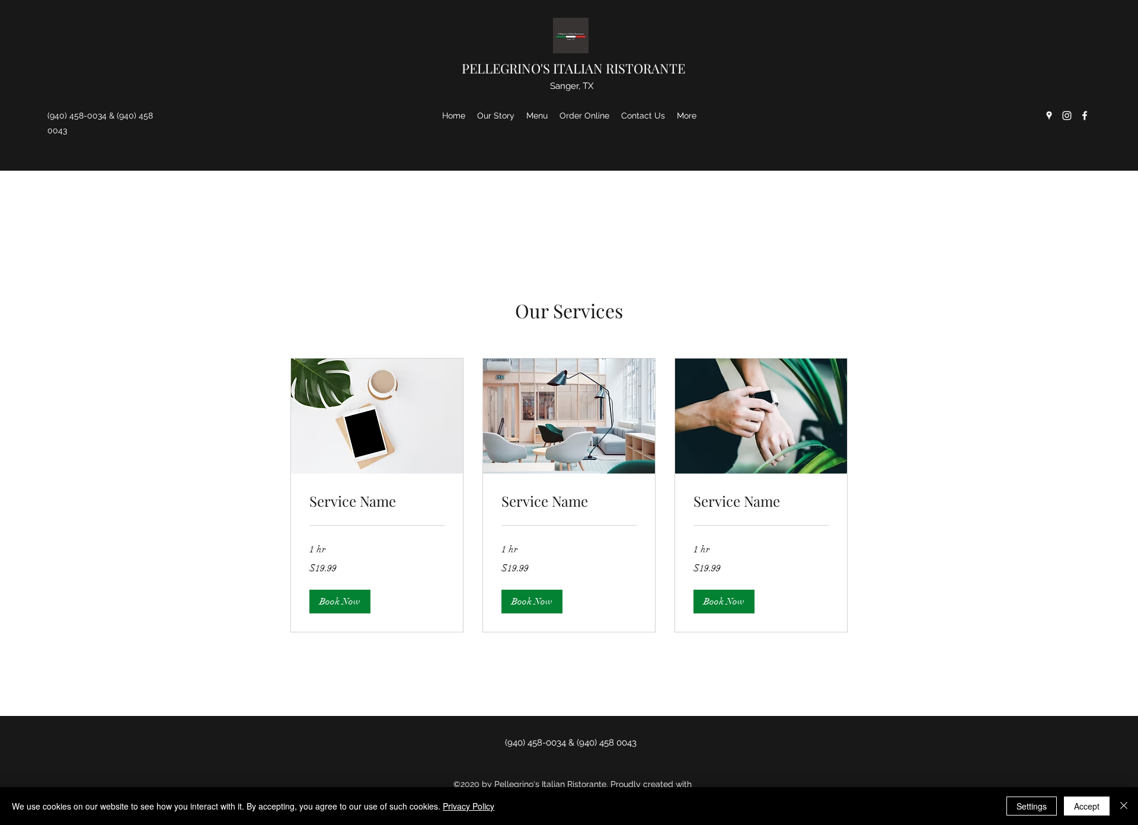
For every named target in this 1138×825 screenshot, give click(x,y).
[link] (377, 501)
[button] (339, 601)
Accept (1086, 806)
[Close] (1124, 806)
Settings (1031, 806)
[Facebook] (1085, 115)
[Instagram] (1067, 115)
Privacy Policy (468, 806)
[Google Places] (1049, 115)
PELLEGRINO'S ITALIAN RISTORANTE (573, 68)
